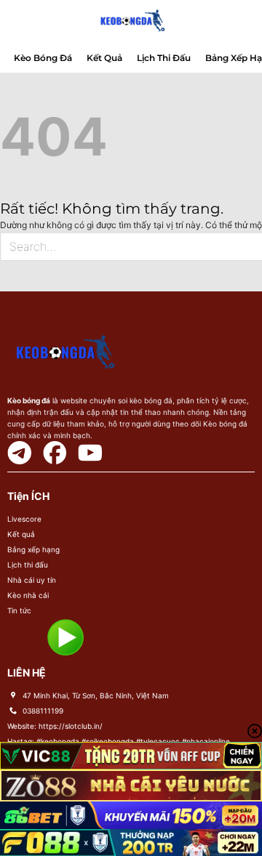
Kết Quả (104, 57)
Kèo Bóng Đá (43, 57)
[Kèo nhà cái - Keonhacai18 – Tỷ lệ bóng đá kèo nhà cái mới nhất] (131, 22)
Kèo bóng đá (28, 400)
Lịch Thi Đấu (164, 57)
